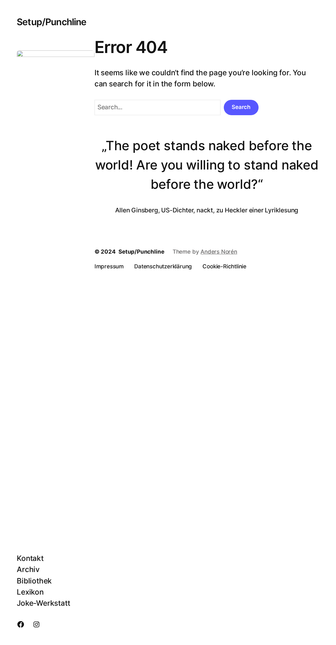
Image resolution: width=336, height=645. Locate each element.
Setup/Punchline (51, 21)
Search (241, 107)
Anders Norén (218, 251)
